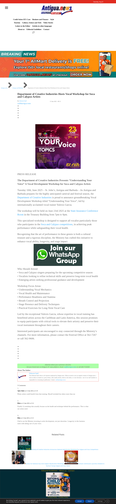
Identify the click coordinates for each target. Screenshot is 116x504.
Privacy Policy (52, 497)
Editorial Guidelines (34, 29)
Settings (100, 501)
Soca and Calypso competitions (56, 224)
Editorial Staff (23, 101)
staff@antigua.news (24, 103)
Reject (90, 501)
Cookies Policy (63, 497)
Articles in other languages (42, 26)
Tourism (17, 23)
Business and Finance (40, 19)
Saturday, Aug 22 (98, 2)
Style (52, 19)
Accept (80, 501)
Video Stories (48, 23)
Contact (46, 29)
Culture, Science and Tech (31, 23)
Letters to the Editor (22, 26)
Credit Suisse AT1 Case (21, 19)
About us (21, 29)
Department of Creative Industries (34, 197)
